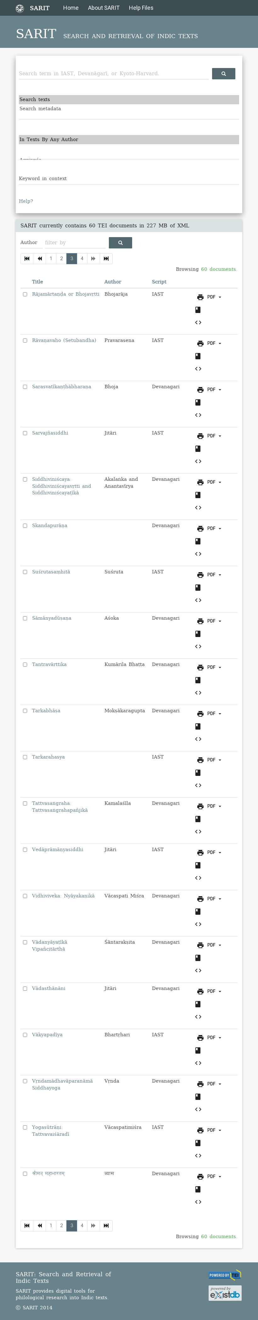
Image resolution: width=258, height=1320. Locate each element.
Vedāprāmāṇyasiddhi (57, 849)
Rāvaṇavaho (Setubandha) (64, 340)
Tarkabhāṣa (46, 710)
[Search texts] (129, 99)
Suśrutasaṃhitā (51, 571)
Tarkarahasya (48, 757)
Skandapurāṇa (49, 525)
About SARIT (104, 7)
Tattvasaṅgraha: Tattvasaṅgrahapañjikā (60, 806)
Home (71, 7)
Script (159, 281)
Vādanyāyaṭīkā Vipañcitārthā (49, 945)
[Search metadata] (129, 108)
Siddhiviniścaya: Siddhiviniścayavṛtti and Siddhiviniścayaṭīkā (61, 486)
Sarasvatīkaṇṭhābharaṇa (61, 386)
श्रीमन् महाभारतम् (48, 1173)
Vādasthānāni (48, 988)
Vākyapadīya (47, 1034)
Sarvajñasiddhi (50, 433)
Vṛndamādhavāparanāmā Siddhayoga (62, 1084)
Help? (26, 201)
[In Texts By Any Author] (129, 139)
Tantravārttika (49, 664)
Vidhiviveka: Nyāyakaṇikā (63, 895)
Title (37, 281)
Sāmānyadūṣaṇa (51, 618)
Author (112, 281)
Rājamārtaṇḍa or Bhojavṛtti (65, 294)
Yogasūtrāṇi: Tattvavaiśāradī (50, 1130)
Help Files (141, 7)
